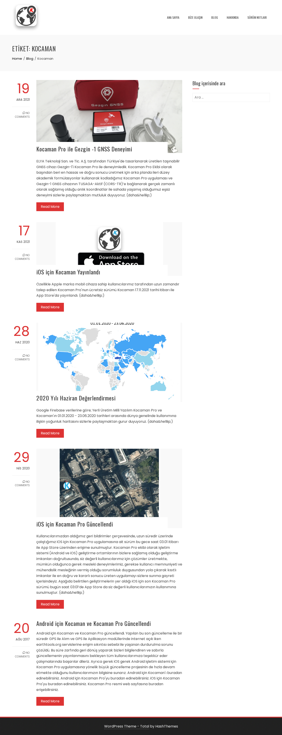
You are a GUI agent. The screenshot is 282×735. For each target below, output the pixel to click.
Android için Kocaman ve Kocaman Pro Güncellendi (93, 623)
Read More (50, 206)
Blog (214, 17)
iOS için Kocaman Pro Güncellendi (74, 524)
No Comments (22, 115)
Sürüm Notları (257, 17)
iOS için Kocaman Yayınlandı (68, 272)
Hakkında (233, 17)
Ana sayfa (173, 17)
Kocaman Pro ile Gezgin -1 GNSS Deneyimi (84, 149)
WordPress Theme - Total (126, 726)
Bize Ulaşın (195, 17)
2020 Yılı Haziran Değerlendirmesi (76, 398)
